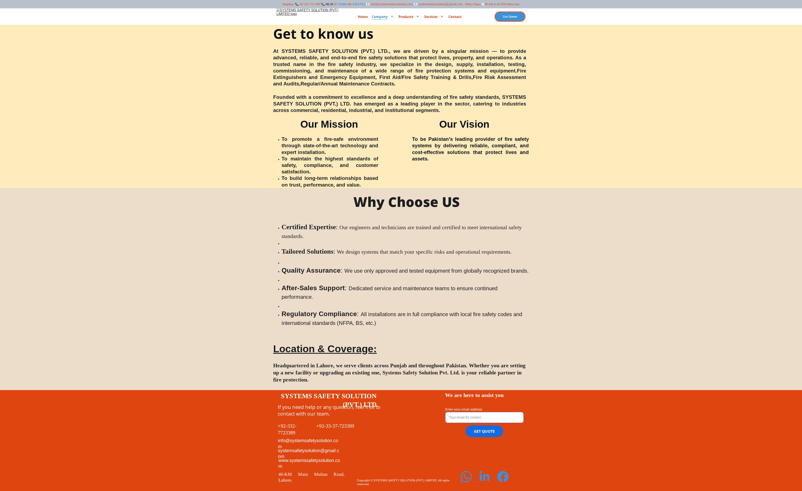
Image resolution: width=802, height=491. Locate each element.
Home (363, 16)
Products (405, 16)
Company (380, 16)
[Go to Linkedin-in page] (484, 476)
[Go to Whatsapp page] (466, 476)
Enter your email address (463, 409)
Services (431, 16)
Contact (455, 16)
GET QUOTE (484, 431)
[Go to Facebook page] (503, 476)
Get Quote (510, 16)
